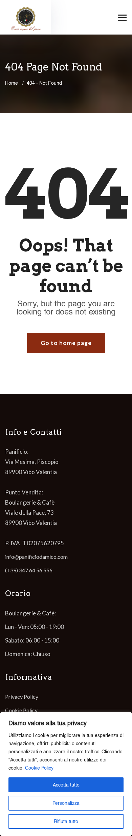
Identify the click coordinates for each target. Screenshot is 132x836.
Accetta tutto (66, 785)
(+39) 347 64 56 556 (28, 570)
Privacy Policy (21, 696)
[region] (66, 774)
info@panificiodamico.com (36, 556)
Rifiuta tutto (66, 821)
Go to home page (66, 342)
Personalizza (66, 803)
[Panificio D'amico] (25, 17)
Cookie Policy (39, 768)
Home (13, 83)
